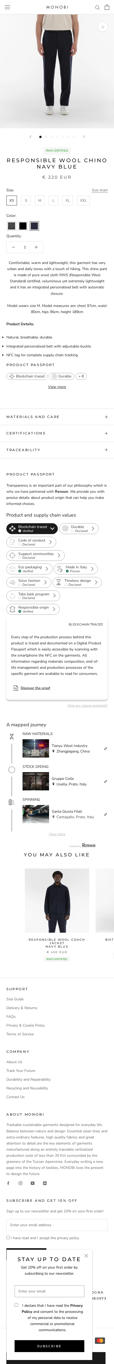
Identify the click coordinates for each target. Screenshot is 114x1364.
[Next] (84, 136)
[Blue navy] (34, 226)
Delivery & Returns (21, 1007)
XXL (83, 200)
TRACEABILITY (23, 450)
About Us (14, 1061)
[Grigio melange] (11, 226)
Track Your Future (20, 1070)
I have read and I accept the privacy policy (45, 1237)
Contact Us (15, 1096)
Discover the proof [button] (35, 688)
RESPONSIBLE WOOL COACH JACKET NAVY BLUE (57, 943)
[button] (26, 376)
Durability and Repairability (28, 1079)
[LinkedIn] (45, 1183)
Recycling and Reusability (27, 1088)
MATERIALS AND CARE (33, 417)
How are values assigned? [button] (87, 705)
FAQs (11, 1016)
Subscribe (49, 1346)
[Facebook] (8, 1183)
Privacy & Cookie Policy (25, 1025)
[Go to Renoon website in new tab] (82, 845)
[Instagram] (20, 1183)
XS (11, 200)
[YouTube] (32, 1183)
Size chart (100, 190)
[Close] (86, 1256)
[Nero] (23, 226)
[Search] (97, 7)
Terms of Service (20, 1034)
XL (67, 200)
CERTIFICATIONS (26, 433)
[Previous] (30, 136)
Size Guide (15, 999)
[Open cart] (107, 7)
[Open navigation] (7, 7)
